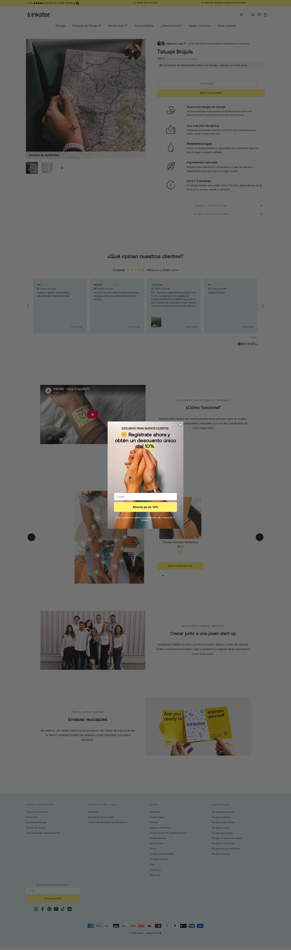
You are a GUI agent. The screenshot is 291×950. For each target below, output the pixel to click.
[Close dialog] (180, 424)
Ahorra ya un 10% (145, 507)
